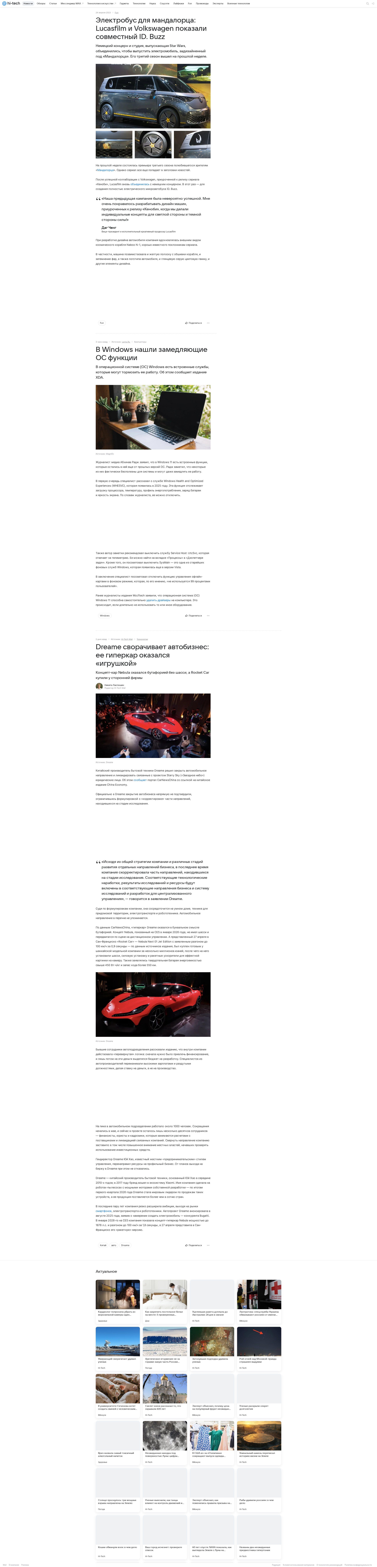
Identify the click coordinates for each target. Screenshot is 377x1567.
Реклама (25, 1565)
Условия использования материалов (298, 1565)
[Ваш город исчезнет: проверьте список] (165, 1537)
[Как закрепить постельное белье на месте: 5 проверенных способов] (165, 1302)
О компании (14, 1565)
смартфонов (104, 1211)
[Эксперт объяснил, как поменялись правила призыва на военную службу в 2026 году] (212, 1490)
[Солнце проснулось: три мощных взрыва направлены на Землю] (118, 1490)
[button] (153, 96)
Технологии (142, 639)
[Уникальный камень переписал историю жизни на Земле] (259, 1443)
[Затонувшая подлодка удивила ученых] (212, 1349)
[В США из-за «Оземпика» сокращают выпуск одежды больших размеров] (212, 1443)
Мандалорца (105, 170)
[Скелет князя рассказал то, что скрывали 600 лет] (165, 1396)
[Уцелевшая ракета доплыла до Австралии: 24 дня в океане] (212, 1302)
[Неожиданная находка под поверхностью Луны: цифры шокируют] (165, 1443)
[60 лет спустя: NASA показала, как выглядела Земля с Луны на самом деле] (212, 1537)
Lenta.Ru (126, 342)
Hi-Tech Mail (127, 639)
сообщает (140, 780)
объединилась (139, 184)
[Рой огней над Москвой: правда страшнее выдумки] (259, 1349)
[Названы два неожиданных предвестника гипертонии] (259, 1537)
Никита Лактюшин (114, 685)
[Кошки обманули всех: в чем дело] (118, 1537)
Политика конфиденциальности (358, 1565)
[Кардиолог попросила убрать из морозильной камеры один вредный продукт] (118, 1302)
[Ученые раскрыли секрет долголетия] (259, 1396)
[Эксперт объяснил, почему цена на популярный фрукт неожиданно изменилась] (212, 1396)
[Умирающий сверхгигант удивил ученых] (118, 1349)
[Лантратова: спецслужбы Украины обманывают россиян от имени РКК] (259, 1302)
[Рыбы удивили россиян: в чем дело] (259, 1490)
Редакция (276, 1565)
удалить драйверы (158, 600)
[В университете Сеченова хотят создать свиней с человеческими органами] (118, 1396)
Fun (116, 12)
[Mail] (4, 3)
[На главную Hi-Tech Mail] (13, 3)
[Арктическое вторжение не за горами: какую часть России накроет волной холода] (165, 1349)
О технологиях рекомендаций (329, 1565)
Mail (4, 1565)
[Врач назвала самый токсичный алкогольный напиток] (118, 1443)
